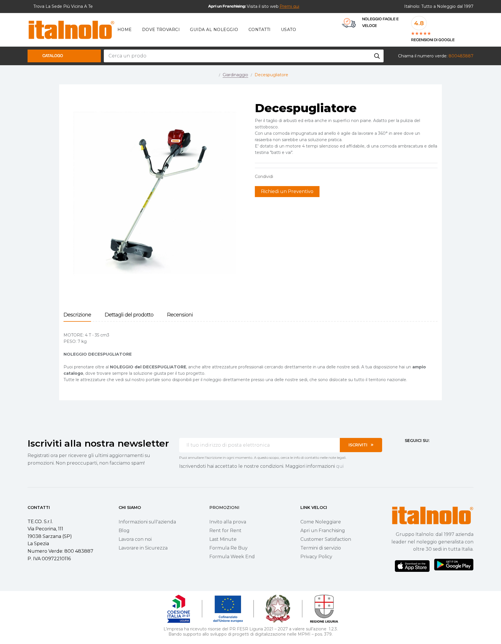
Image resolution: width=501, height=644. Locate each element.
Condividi (280, 176)
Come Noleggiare (320, 522)
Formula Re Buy (228, 548)
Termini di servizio (320, 548)
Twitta (289, 176)
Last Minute (223, 539)
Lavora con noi (135, 539)
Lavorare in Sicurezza (143, 548)
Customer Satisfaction (325, 539)
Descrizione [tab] (77, 315)
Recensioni (180, 315)
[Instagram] (417, 451)
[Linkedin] (438, 451)
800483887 (461, 56)
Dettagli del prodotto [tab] (129, 315)
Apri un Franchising (322, 530)
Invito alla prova (227, 522)
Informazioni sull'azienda (147, 522)
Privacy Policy (316, 556)
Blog (124, 530)
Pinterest (298, 176)
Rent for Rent (225, 530)
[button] (289, 6)
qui (340, 466)
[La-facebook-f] (407, 451)
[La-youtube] (428, 451)
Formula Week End (232, 556)
